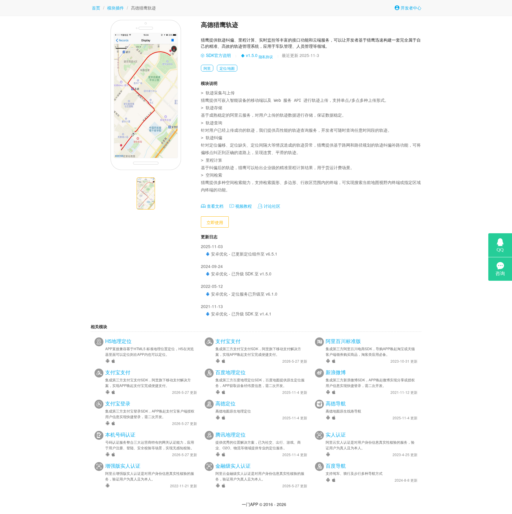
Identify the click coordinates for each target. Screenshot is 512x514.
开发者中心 (410, 8)
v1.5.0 (251, 55)
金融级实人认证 (233, 465)
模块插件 (115, 8)
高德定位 (225, 403)
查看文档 (214, 206)
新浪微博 (336, 372)
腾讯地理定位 (230, 434)
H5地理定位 (118, 341)
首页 (96, 8)
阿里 (207, 68)
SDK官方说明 (218, 55)
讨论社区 (271, 206)
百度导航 (336, 465)
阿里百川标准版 (343, 341)
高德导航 (336, 403)
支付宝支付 (228, 341)
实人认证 (336, 434)
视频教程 (243, 206)
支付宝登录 (117, 403)
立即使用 (215, 222)
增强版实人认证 (122, 465)
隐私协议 (266, 56)
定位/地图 (227, 68)
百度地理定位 (230, 372)
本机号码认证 (120, 434)
